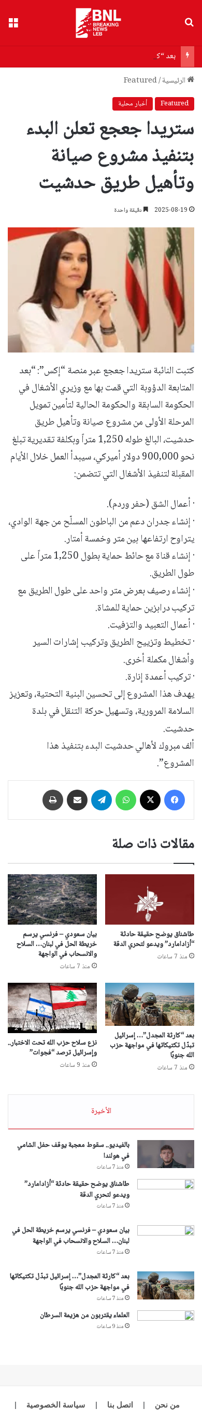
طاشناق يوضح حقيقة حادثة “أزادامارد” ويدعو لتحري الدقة (153, 939)
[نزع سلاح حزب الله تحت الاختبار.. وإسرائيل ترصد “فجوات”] (52, 1008)
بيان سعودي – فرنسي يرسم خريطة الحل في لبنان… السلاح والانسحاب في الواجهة (57, 944)
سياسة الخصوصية (55, 1404)
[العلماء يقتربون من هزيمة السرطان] (165, 1329)
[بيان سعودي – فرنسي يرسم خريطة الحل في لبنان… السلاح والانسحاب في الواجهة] (52, 899)
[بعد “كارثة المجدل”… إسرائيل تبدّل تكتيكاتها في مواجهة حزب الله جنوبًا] (149, 1004)
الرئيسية (174, 81)
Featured (140, 81)
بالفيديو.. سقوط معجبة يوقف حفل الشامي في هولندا (73, 1150)
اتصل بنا (120, 1404)
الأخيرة (101, 1111)
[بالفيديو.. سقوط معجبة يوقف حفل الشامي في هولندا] (165, 1154)
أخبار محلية (132, 104)
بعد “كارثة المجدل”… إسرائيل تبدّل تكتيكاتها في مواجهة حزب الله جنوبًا (152, 1045)
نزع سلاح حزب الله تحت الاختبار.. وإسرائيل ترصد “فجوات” (52, 1048)
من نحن (167, 1404)
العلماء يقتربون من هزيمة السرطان (84, 1315)
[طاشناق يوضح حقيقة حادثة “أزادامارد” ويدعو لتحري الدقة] (149, 899)
